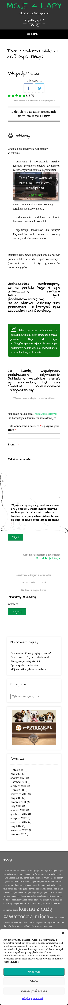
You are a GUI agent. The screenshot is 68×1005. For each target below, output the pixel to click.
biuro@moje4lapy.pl (46, 413)
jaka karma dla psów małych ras (25, 881)
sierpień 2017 (18, 818)
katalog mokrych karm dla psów (28, 922)
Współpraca (23, 73)
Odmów (34, 981)
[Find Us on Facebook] (32, 26)
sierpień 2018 (18, 786)
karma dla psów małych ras (40, 900)
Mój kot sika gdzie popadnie (28, 669)
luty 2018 (15, 806)
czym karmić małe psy (24, 874)
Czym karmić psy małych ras (48, 874)
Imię (12, 430)
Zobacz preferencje (34, 991)
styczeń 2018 (17, 810)
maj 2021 (15, 774)
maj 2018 (15, 798)
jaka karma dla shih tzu (51, 881)
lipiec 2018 (17, 790)
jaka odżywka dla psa (33, 889)
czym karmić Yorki (32, 878)
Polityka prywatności (32, 998)
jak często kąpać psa (37, 892)
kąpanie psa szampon (42, 926)
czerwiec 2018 (18, 794)
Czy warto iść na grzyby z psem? (30, 653)
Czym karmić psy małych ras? (29, 657)
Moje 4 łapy (34, 6)
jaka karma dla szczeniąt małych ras (44, 885)
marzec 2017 (18, 834)
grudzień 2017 (18, 814)
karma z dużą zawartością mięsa (27, 912)
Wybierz (13, 604)
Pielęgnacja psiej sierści (25, 661)
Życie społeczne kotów (24, 665)
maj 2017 (15, 826)
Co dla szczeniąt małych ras (16, 870)
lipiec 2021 (17, 770)
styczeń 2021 (17, 778)
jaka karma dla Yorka (12, 889)
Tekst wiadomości (20, 459)
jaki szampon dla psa (16, 896)
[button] (63, 933)
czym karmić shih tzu (13, 878)
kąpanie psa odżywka (22, 926)
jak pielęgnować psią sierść (39, 896)
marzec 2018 (18, 802)
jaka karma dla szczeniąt (14, 885)
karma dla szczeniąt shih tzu (37, 903)
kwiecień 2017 (19, 830)
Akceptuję (34, 972)
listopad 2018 (18, 782)
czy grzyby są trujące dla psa (43, 870)
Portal (48, 558)
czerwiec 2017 (18, 822)
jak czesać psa (21, 892)
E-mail (13, 444)
